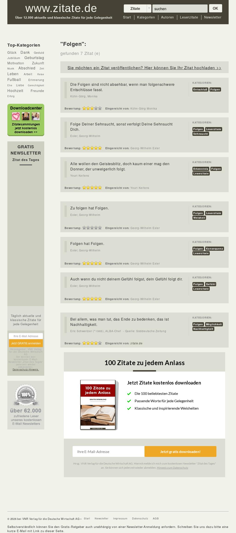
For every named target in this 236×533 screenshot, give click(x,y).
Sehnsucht (200, 133)
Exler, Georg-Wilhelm (85, 136)
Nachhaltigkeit (203, 329)
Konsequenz (214, 248)
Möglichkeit (214, 324)
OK (216, 8)
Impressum (120, 518)
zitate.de (136, 343)
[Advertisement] (25, 237)
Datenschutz (140, 518)
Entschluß (200, 89)
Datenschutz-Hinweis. (26, 369)
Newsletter (212, 17)
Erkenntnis (200, 168)
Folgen (215, 89)
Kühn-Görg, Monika (84, 96)
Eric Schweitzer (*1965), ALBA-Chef (95, 331)
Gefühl (210, 284)
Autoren (167, 17)
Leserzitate (189, 17)
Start (127, 17)
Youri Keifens (79, 175)
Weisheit (199, 217)
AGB (156, 518)
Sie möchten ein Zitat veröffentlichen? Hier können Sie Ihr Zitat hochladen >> (144, 67)
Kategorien (146, 17)
